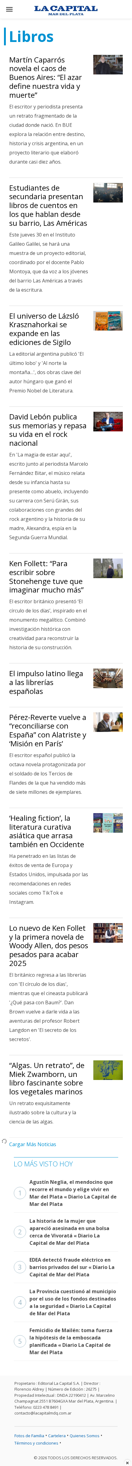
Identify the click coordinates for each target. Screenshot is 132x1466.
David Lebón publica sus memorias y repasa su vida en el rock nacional (48, 429)
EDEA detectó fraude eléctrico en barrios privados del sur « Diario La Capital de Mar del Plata (66, 1267)
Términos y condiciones (36, 1443)
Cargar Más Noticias (32, 1144)
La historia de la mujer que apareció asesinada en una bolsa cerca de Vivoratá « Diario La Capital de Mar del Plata (63, 1232)
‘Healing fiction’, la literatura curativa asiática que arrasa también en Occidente (46, 831)
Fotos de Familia (29, 1435)
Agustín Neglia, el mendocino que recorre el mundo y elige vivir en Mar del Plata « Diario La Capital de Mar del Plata (67, 1193)
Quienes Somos (84, 1435)
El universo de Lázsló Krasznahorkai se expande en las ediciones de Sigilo (44, 329)
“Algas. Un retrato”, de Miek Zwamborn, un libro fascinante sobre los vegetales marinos (46, 1078)
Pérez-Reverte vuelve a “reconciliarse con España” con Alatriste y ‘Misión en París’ (47, 730)
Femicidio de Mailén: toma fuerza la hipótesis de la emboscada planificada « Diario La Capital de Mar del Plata (65, 1341)
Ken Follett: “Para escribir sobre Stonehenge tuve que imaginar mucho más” (46, 576)
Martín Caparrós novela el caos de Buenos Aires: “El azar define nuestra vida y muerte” (45, 77)
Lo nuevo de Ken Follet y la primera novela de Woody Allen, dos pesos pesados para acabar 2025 (48, 945)
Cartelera (57, 1435)
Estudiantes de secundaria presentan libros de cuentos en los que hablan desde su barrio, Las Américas (48, 205)
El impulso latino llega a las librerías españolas (46, 682)
